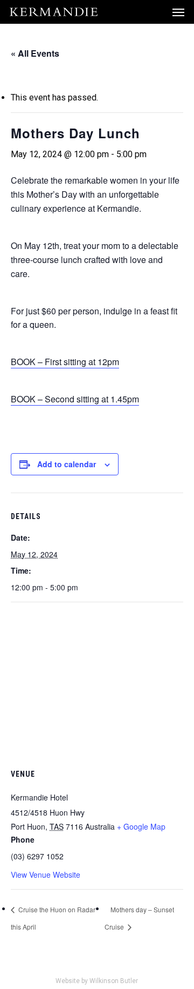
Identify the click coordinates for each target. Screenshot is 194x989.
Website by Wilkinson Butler (97, 981)
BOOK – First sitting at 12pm (65, 361)
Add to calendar (66, 464)
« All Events (35, 53)
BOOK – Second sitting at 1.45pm (75, 399)
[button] (178, 11)
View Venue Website (45, 874)
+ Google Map (141, 826)
